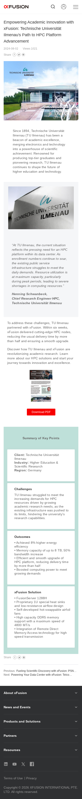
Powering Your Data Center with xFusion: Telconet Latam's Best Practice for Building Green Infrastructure (42, 674)
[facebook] (14, 54)
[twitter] (19, 54)
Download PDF (41, 412)
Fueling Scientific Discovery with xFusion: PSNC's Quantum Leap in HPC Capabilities (47, 671)
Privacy (31, 778)
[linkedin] (23, 54)
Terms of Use (13, 778)
